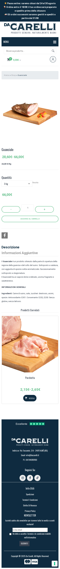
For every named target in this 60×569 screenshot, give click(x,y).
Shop (13, 75)
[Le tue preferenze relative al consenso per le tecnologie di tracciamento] (55, 564)
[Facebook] (5, 235)
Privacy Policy (30, 511)
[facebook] (30, 478)
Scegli (32, 398)
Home (6, 75)
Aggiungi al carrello (30, 219)
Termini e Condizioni (30, 499)
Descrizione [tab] (10, 247)
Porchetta (30, 378)
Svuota (35, 182)
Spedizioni (30, 494)
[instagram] (23, 478)
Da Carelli (29, 556)
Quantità (7, 177)
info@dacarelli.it (32, 455)
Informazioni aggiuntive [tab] (20, 253)
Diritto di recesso (30, 505)
